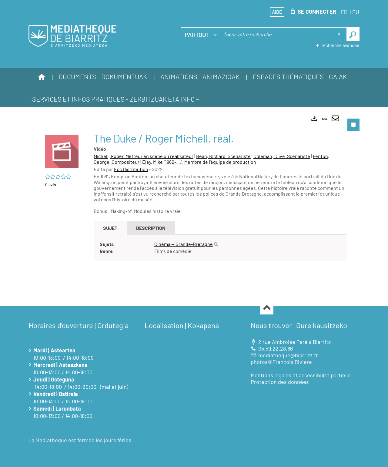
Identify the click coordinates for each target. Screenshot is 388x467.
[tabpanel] (194, 200)
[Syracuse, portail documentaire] (72, 36)
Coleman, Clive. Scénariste (281, 156)
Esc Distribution (131, 169)
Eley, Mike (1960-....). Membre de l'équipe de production (199, 162)
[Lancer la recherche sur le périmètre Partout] (353, 34)
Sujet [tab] (110, 228)
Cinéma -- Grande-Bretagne (183, 244)
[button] (62, 150)
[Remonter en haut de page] (266, 307)
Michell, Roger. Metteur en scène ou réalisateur (143, 156)
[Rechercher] (216, 244)
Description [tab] (151, 228)
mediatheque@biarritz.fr (288, 355)
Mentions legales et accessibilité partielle (301, 375)
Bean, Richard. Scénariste (223, 156)
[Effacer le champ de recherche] (339, 34)
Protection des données (280, 381)
